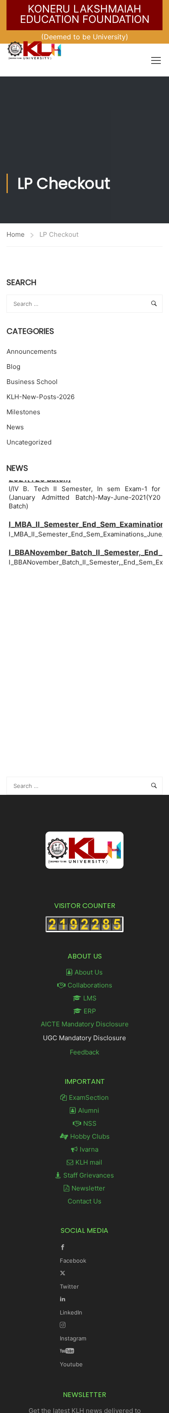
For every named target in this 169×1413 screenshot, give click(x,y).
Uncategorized (29, 442)
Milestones (23, 412)
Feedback (84, 1052)
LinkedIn (71, 1312)
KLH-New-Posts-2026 (40, 397)
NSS (90, 1123)
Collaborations (90, 985)
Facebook (73, 1260)
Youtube (71, 1364)
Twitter (69, 1286)
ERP (90, 1011)
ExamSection (89, 1097)
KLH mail (88, 1162)
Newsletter (88, 1188)
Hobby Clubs (90, 1136)
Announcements (31, 351)
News (15, 427)
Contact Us (84, 1201)
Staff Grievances (88, 1175)
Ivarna (89, 1149)
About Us (89, 972)
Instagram (73, 1338)
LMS (90, 998)
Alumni (88, 1110)
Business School (32, 382)
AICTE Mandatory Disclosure (85, 1024)
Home (15, 234)
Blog (13, 366)
